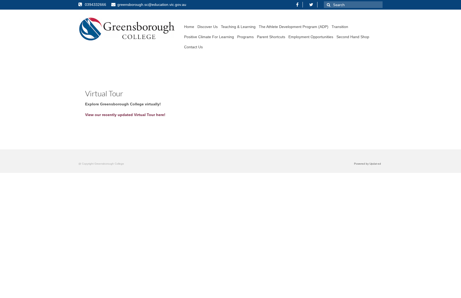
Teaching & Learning (238, 27)
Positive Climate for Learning (209, 37)
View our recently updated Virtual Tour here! (125, 115)
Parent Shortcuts (271, 37)
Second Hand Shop (352, 37)
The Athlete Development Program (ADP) (293, 27)
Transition (340, 27)
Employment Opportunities (310, 37)
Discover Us (207, 27)
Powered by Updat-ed (367, 163)
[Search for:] (353, 4)
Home (189, 27)
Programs (245, 37)
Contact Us (193, 47)
